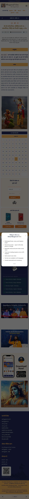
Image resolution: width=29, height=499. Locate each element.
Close (14, 263)
